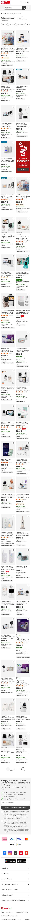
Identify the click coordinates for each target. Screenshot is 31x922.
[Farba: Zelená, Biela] (20, 678)
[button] (4, 24)
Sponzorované (4, 45)
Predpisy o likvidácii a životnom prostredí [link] (11, 919)
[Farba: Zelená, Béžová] (20, 635)
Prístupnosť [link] (27, 919)
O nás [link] (2, 912)
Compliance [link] (9, 912)
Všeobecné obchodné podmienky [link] (9, 916)
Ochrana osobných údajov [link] (21, 912)
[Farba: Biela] (17, 635)
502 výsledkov (5, 20)
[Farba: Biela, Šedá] (17, 678)
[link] (20, 2)
